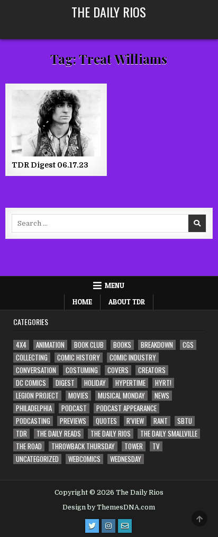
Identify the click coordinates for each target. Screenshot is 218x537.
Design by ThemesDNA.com (108, 507)
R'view (135, 421)
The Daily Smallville (168, 434)
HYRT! (163, 383)
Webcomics (84, 459)
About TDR (126, 302)
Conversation (36, 370)
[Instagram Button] (108, 526)
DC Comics (31, 383)
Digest (65, 383)
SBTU (184, 421)
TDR (21, 434)
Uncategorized (37, 459)
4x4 (21, 345)
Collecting (32, 358)
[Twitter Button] (92, 526)
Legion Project (37, 396)
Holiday (95, 383)
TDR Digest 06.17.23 (50, 165)
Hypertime (130, 383)
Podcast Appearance (126, 408)
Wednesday (125, 459)
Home (82, 302)
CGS (188, 345)
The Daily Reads (59, 434)
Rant (160, 421)
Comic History (78, 358)
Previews (73, 421)
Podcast (74, 408)
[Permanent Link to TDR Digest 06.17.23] (56, 123)
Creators (152, 370)
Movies (78, 396)
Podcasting (33, 421)
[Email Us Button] (125, 526)
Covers (118, 370)
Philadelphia (34, 408)
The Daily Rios (108, 11)
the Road (29, 446)
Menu (114, 285)
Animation (50, 345)
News (162, 396)
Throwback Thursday (83, 446)
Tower (133, 446)
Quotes (106, 421)
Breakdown (157, 345)
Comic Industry (133, 358)
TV (156, 446)
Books (122, 345)
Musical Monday (121, 396)
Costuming (82, 370)
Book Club (89, 345)
